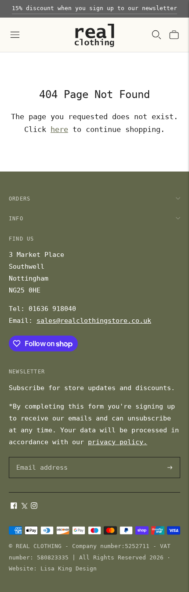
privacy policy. (117, 442)
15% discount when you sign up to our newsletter (94, 8)
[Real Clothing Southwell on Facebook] (14, 507)
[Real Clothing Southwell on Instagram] (34, 507)
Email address (40, 457)
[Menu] (15, 34)
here (59, 129)
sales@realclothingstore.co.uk (93, 321)
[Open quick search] (156, 34)
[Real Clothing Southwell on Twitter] (24, 507)
